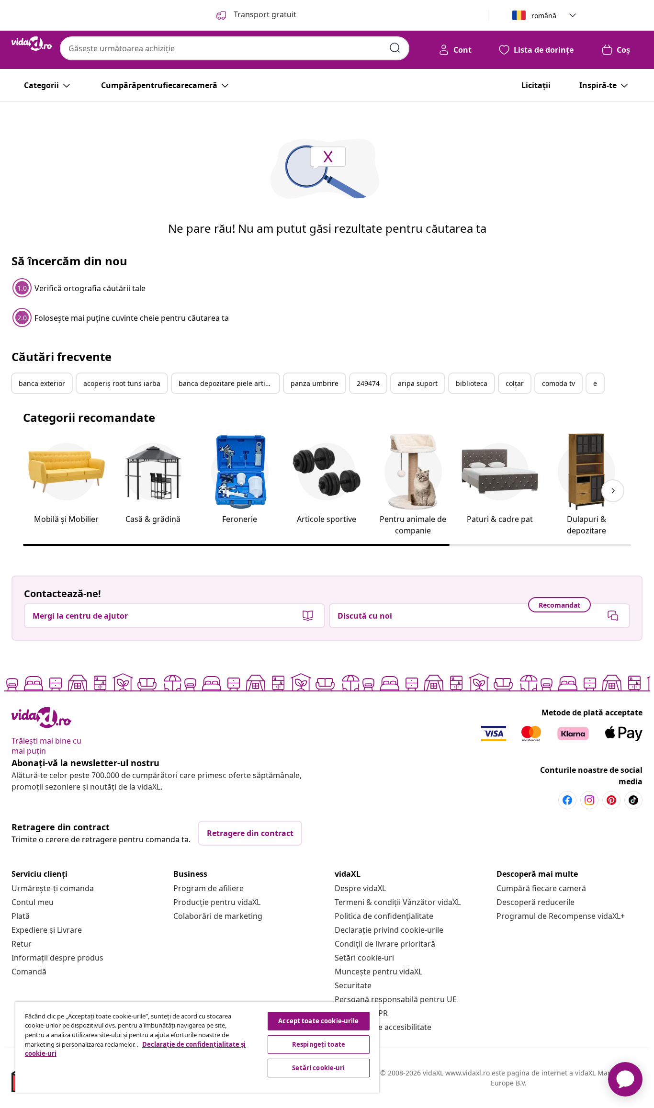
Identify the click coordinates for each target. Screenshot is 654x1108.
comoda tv (558, 383)
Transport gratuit (264, 14)
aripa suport (418, 383)
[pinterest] (611, 800)
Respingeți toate (318, 1044)
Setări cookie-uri (364, 957)
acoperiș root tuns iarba (121, 383)
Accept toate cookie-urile (318, 1021)
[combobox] (234, 48)
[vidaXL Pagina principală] (31, 43)
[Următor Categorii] (612, 490)
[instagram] (589, 800)
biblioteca (471, 383)
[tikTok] (633, 800)
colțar (515, 383)
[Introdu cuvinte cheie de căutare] (395, 48)
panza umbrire (314, 383)
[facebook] (567, 800)
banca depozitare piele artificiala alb (229, 383)
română (543, 15)
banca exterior (42, 383)
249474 (368, 383)
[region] (197, 1047)
